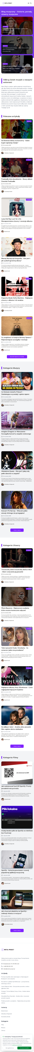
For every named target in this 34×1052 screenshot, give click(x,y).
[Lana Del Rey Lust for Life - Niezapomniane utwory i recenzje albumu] (17, 207)
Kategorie (4, 1021)
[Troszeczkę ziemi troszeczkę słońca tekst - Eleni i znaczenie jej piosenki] (17, 558)
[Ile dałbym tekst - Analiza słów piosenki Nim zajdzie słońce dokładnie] (17, 715)
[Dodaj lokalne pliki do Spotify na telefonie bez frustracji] (17, 817)
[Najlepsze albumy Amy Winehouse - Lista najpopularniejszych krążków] (17, 675)
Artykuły (4, 973)
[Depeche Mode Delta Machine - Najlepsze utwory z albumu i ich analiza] (17, 286)
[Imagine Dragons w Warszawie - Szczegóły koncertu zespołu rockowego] (17, 421)
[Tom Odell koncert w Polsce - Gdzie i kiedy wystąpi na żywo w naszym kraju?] (17, 45)
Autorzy (4, 1007)
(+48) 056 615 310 (8, 966)
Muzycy (3, 1027)
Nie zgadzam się (10, 1048)
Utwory (3, 1030)
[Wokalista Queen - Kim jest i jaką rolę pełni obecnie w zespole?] (17, 460)
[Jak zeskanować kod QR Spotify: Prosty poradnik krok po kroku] (17, 772)
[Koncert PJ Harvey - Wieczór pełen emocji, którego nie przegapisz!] (17, 500)
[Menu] (28, 3)
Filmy (2, 1024)
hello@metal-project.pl (9, 969)
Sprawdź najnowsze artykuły (17, 356)
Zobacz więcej (17, 530)
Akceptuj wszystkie (24, 1048)
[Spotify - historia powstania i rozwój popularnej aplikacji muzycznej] (17, 859)
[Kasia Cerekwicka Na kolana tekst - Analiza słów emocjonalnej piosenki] (17, 26)
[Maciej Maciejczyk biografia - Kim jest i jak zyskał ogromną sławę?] (17, 246)
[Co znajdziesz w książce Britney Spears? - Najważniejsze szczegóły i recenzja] (17, 326)
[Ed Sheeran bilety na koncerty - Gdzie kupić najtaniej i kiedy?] (17, 129)
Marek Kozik (7, 799)
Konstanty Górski (9, 924)
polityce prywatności (17, 1044)
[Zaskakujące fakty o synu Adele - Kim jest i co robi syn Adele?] (17, 64)
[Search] (30, 3)
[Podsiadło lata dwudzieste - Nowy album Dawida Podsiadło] (17, 167)
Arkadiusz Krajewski (9, 405)
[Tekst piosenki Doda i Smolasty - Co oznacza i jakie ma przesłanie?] (17, 636)
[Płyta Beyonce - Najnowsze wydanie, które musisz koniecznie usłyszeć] (17, 596)
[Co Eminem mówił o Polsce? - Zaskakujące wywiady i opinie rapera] (17, 381)
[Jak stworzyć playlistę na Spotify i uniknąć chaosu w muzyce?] (17, 899)
